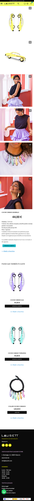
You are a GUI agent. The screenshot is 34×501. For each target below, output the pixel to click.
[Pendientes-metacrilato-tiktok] (9, 445)
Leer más (17, 412)
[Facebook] (3, 445)
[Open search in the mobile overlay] (18, 3)
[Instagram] (6, 445)
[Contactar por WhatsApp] (4, 491)
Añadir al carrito (9, 245)
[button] (1, 3)
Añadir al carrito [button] (17, 306)
